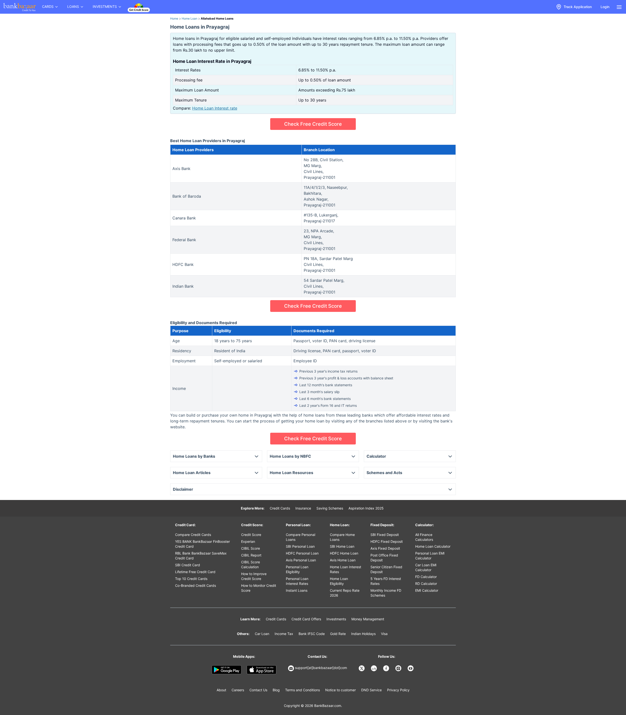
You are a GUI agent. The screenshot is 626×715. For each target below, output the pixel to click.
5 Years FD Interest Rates (385, 581)
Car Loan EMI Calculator (425, 567)
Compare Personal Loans (300, 537)
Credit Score (251, 535)
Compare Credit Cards (193, 535)
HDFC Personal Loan (302, 553)
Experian (248, 541)
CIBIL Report (251, 555)
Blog (276, 690)
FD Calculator (426, 577)
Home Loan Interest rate (214, 108)
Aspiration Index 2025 (366, 508)
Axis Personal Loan (301, 560)
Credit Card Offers (306, 619)
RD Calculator (426, 583)
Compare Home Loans (342, 537)
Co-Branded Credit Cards (195, 585)
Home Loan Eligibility (339, 581)
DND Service (371, 690)
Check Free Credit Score (313, 124)
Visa (384, 634)
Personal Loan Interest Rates (297, 581)
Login (605, 7)
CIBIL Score (250, 548)
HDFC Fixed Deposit (386, 541)
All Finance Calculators (424, 537)
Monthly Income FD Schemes (385, 592)
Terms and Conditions (302, 690)
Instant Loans (296, 590)
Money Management (367, 619)
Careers (238, 690)
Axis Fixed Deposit (385, 548)
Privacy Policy (398, 690)
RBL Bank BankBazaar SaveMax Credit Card (201, 555)
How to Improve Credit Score (254, 576)
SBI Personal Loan (300, 546)
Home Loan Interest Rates (345, 569)
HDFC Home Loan (344, 553)
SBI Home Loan (342, 546)
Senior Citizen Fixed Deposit (386, 569)
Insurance (303, 508)
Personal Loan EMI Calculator (430, 555)
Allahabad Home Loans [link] (217, 18)
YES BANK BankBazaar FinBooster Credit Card (202, 543)
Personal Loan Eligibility (297, 569)
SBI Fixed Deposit (384, 535)
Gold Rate (338, 634)
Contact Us (258, 690)
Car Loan (262, 634)
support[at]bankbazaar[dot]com (321, 668)
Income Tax (284, 634)
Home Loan (189, 18)
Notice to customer (340, 690)
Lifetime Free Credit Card (195, 572)
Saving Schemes (329, 508)
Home (174, 18)
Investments (336, 619)
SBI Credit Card (187, 565)
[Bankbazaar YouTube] (411, 668)
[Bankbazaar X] (362, 668)
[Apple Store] (261, 669)
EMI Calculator (426, 590)
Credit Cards (280, 508)
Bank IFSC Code (312, 634)
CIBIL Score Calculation (250, 564)
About (221, 690)
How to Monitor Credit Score (258, 587)
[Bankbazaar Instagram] (398, 668)
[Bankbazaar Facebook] (386, 668)
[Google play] (226, 669)
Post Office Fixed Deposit (384, 557)
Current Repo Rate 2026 (344, 592)
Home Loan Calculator (432, 546)
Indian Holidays (363, 634)
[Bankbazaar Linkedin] (374, 668)
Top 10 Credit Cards (191, 579)
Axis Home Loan (343, 560)
